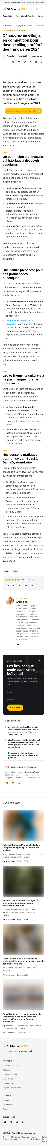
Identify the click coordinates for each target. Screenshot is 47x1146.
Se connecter (39, 2)
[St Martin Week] (16, 9)
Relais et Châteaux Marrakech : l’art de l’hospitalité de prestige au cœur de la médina (21, 847)
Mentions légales (15, 1138)
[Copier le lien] (42, 61)
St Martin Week (8, 26)
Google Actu (10, 778)
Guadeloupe (8, 1079)
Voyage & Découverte (24, 26)
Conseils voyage (10, 1074)
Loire (6, 571)
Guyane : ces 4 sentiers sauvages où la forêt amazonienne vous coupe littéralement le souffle (21, 903)
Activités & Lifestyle (11, 1065)
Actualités (7, 1070)
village (15, 571)
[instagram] (16, 1122)
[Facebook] (7, 782)
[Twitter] (18, 645)
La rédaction (8, 1105)
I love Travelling (35, 1138)
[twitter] (11, 1122)
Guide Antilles (8, 1083)
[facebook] (5, 1122)
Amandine (11, 56)
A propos (6, 1100)
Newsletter (30, 2)
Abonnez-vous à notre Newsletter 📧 (23, 111)
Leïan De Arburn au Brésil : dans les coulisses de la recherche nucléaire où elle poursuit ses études (23, 961)
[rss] (22, 1122)
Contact (6, 1109)
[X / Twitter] (13, 782)
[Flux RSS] (18, 782)
